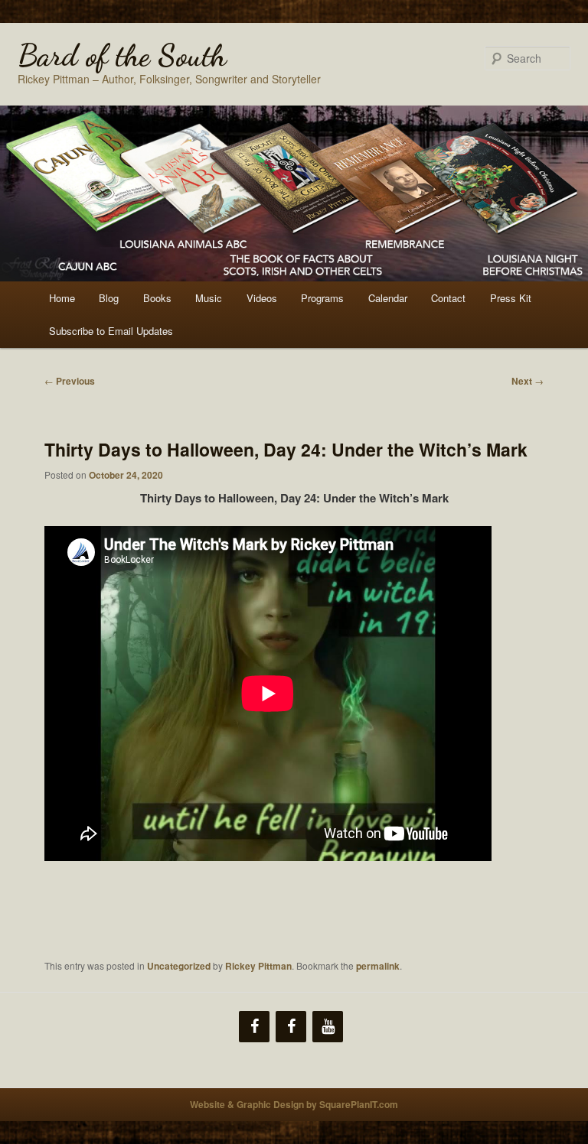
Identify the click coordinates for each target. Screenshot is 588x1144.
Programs (322, 298)
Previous (69, 381)
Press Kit (510, 298)
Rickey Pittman (258, 966)
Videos (262, 298)
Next (527, 381)
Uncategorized (179, 966)
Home (62, 298)
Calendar (387, 298)
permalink (378, 966)
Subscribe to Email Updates (111, 330)
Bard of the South (122, 55)
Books (157, 298)
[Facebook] (254, 1026)
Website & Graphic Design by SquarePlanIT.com (294, 1104)
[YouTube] (327, 1026)
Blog (109, 298)
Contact (448, 298)
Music (208, 298)
